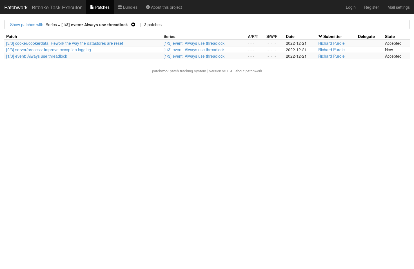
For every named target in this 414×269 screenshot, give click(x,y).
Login (351, 7)
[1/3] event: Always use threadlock (194, 43)
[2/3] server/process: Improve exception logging (48, 49)
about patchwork (248, 70)
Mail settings (399, 7)
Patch (11, 36)
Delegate (366, 36)
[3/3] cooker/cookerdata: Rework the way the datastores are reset (64, 43)
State (390, 36)
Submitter (332, 36)
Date (290, 36)
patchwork (160, 70)
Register (371, 7)
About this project (166, 7)
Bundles (129, 7)
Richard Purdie (331, 43)
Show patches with (26, 24)
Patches (102, 7)
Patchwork (16, 7)
